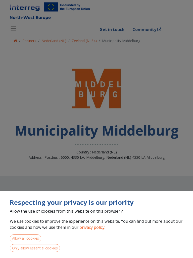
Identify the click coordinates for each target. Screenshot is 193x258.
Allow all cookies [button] (25, 238)
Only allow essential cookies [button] (35, 248)
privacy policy (92, 227)
